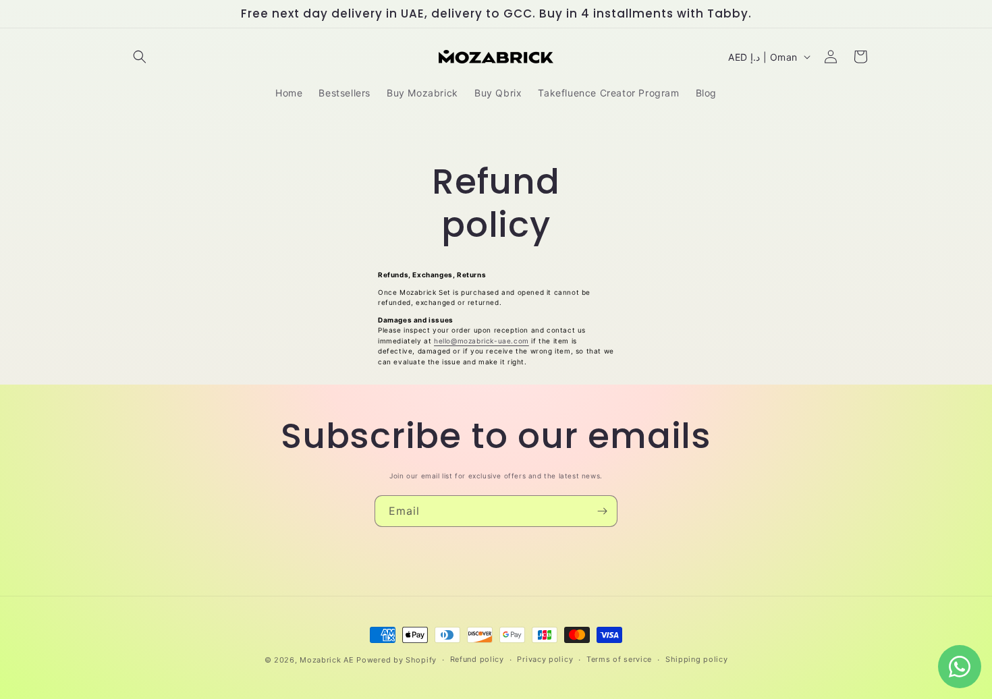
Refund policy (477, 659)
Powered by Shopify (396, 660)
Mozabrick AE (327, 660)
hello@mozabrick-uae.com (481, 341)
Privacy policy (545, 659)
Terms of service (619, 659)
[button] (140, 57)
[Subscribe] (602, 511)
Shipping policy (696, 659)
